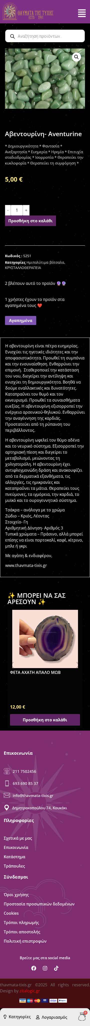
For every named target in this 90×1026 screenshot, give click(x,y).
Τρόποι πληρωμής (21, 922)
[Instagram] (45, 968)
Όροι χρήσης (16, 894)
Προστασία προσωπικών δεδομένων (39, 903)
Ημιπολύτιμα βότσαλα (45, 262)
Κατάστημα (14, 856)
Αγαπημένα (20, 320)
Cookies (11, 913)
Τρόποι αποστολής (22, 931)
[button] (76, 57)
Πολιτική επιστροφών (25, 941)
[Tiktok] (56, 968)
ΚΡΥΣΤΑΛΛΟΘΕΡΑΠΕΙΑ (23, 267)
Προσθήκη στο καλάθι (30, 221)
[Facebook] (34, 968)
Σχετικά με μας (18, 838)
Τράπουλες (14, 866)
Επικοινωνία (16, 847)
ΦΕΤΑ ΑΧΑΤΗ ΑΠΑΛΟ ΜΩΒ (35, 672)
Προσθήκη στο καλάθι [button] (45, 720)
